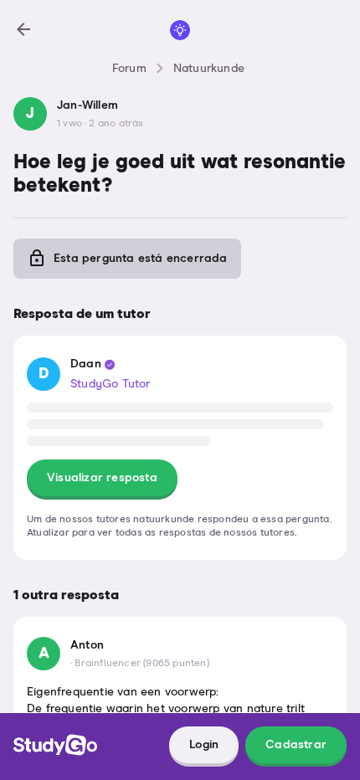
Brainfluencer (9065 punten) (141, 664)
